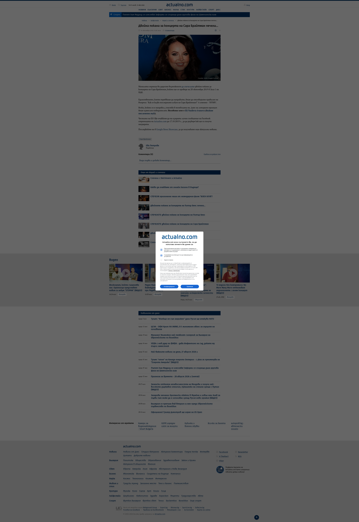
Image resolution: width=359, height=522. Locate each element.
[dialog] (179, 261)
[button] (179, 260)
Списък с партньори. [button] (174, 270)
